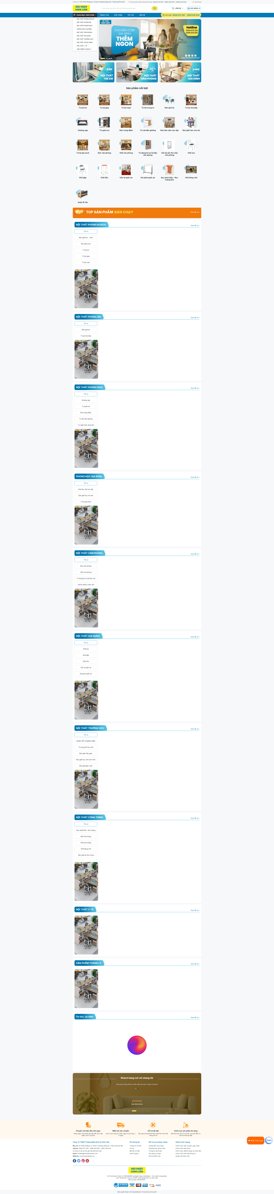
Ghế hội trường (86, 843)
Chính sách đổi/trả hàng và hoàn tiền (188, 1151)
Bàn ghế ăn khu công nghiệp (86, 855)
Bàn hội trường (86, 836)
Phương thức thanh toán (157, 1148)
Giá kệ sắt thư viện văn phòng (86, 585)
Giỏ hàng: (195, 8)
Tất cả (86, 231)
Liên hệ (178, 8)
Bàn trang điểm (85, 412)
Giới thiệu (118, 15)
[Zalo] (269, 1140)
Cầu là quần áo (85, 667)
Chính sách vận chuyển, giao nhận (188, 1146)
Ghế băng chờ (86, 849)
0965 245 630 (181, 2)
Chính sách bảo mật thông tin (186, 1153)
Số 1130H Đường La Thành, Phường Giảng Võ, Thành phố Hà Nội (102, 2)
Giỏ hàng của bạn (155, 1153)
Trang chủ (104, 15)
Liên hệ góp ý (134, 1153)
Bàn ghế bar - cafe (86, 237)
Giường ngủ (86, 400)
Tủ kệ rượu (86, 262)
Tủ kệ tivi (86, 250)
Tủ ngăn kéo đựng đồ (86, 425)
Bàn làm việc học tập (85, 489)
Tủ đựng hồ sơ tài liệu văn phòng (86, 579)
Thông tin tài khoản (155, 1151)
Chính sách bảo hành (183, 1148)
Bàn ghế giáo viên (85, 766)
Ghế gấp (86, 655)
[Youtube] (87, 1161)
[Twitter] (78, 1161)
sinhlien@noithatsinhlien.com (88, 1153)
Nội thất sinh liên (96, 1151)
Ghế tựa (86, 649)
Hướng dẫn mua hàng (156, 1146)
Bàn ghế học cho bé (86, 495)
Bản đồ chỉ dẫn (135, 1151)
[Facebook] (74, 1161)
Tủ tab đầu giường (86, 419)
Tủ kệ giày (86, 256)
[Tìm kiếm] (154, 8)
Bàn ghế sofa (86, 244)
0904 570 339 (158, 2)
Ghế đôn (86, 661)
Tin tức (130, 15)
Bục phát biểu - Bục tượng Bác (86, 831)
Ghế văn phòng (85, 572)
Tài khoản (198, 2)
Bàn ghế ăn (86, 330)
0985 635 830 (170, 2)
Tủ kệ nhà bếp (86, 336)
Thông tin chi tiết (135, 1146)
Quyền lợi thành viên (183, 1156)
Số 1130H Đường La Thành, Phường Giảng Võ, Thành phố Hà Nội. (101, 1146)
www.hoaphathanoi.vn (87, 1156)
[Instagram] (83, 1161)
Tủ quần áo (86, 406)
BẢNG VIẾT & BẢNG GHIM (86, 741)
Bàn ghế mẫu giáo (85, 753)
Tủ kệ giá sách (86, 502)
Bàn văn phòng (85, 566)
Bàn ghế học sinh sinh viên (85, 760)
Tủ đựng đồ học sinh (85, 747)
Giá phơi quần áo (86, 674)
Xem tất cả (195, 212)
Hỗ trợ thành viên (155, 1156)
